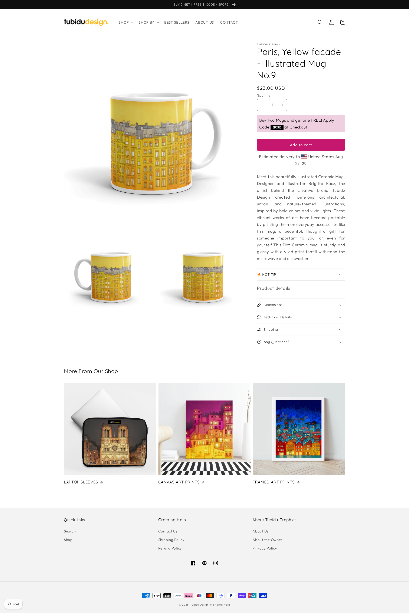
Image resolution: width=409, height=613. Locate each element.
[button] (126, 22)
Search (70, 531)
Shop (68, 539)
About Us (260, 531)
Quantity (264, 95)
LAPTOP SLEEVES (81, 482)
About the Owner (267, 539)
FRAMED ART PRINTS (273, 482)
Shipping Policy (171, 539)
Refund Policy (170, 548)
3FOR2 (277, 127)
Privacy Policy (264, 548)
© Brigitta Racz (220, 604)
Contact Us (167, 531)
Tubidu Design (199, 604)
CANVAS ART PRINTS (179, 482)
